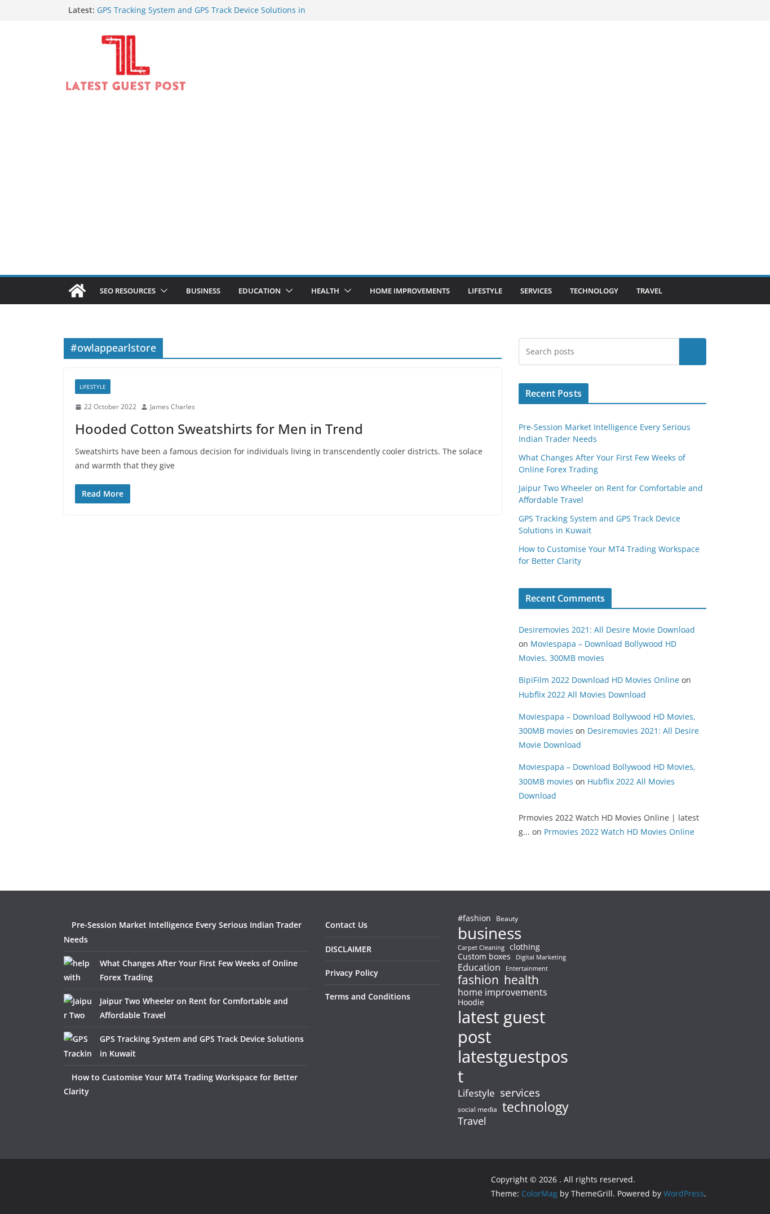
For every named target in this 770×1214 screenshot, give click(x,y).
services (520, 1092)
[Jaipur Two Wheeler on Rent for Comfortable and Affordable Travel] (78, 1008)
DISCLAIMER (348, 949)
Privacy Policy (351, 972)
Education (479, 967)
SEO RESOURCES (128, 291)
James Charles (172, 406)
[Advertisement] (385, 190)
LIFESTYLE (485, 291)
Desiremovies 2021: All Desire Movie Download (607, 629)
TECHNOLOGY (594, 291)
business (489, 933)
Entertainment (527, 968)
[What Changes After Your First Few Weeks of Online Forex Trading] (78, 970)
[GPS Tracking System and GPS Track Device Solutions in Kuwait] (78, 1046)
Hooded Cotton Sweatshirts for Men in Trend (219, 428)
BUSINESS (203, 291)
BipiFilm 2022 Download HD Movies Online (599, 679)
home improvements (502, 992)
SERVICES (536, 291)
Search (692, 351)
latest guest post (501, 1027)
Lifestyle (476, 1093)
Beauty (507, 919)
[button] (162, 290)
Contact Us (346, 924)
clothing (525, 947)
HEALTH (325, 291)
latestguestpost (513, 1066)
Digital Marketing (541, 957)
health (521, 980)
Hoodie (471, 1002)
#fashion (474, 918)
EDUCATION (259, 291)
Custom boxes (484, 956)
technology (535, 1107)
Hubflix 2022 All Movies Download (582, 694)
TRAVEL (649, 291)
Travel (472, 1121)
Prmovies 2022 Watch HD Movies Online (619, 831)
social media (477, 1110)
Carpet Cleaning (481, 948)
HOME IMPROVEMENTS (410, 291)
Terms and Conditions (367, 996)
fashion (478, 980)
